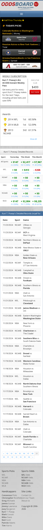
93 (16, 457)
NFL (3, 475)
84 (16, 453)
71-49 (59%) (37, 165)
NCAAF (5, 477)
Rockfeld (11, 498)
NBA (4, 480)
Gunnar (8, 503)
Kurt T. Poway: (10, 151)
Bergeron (8, 509)
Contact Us (26, 495)
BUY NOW (35, 92)
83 (11, 453)
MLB (4, 486)
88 (32, 453)
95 (25, 457)
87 (28, 453)
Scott (6, 520)
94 (21, 457)
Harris (7, 525)
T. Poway (8, 511)
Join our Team (28, 498)
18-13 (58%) (25, 165)
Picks (9, 495)
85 (20, 453)
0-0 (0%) (14, 173)
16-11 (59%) (25, 204)
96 (29, 457)
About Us (26, 500)
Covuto (8, 514)
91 (8, 457)
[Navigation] (21, 14)
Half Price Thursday (13, 20)
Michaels (8, 500)
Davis (7, 517)
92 (12, 457)
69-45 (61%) (37, 204)
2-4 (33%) (37, 173)
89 (37, 453)
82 (7, 453)
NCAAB (5, 483)
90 (4, 457)
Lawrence (9, 506)
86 (24, 453)
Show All (33, 139)
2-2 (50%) (14, 165)
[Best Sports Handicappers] (19, 5)
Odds (26, 475)
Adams (8, 522)
